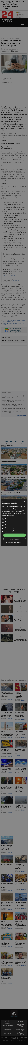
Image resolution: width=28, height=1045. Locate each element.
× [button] (24, 501)
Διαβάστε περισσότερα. (8, 515)
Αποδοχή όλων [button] (14, 535)
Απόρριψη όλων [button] (14, 539)
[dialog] (14, 522)
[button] (14, 543)
